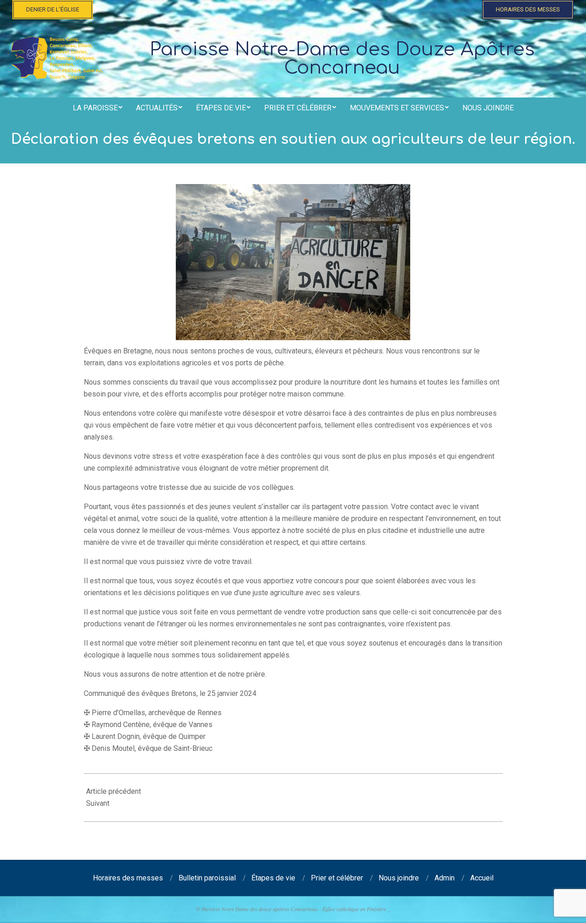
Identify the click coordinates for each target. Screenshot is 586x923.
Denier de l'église (52, 9)
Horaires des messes (528, 9)
